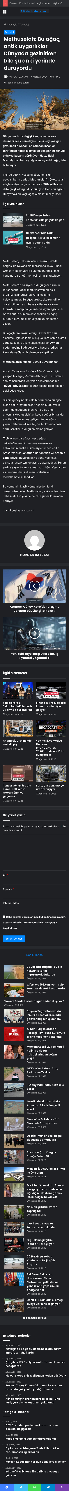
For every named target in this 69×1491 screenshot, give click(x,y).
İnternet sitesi (11, 903)
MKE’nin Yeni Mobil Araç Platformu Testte (42, 1070)
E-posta (8, 889)
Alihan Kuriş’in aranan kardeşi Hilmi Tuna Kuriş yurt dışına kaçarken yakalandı (46, 1033)
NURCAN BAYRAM (18, 76)
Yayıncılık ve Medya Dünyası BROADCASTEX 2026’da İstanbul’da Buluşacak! (49, 748)
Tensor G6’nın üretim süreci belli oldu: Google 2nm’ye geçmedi (17, 791)
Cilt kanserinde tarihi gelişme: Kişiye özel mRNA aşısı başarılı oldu (43, 237)
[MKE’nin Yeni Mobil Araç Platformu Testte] (14, 1074)
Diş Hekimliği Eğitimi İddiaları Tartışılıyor (40, 1242)
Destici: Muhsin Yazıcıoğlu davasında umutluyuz (44, 1138)
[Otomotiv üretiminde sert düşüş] (18, 728)
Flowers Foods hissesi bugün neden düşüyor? (36, 3)
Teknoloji (24, 24)
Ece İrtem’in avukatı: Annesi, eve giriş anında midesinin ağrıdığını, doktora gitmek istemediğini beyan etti (45, 1191)
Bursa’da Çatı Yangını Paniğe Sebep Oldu (41, 1154)
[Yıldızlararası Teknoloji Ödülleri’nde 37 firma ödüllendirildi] (18, 690)
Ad (5, 875)
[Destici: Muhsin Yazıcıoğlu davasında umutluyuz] (14, 1141)
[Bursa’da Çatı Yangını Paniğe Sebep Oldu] (14, 1157)
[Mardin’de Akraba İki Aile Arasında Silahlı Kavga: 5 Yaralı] (14, 1107)
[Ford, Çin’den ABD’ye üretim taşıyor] (51, 773)
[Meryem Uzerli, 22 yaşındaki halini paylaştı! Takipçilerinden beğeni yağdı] (14, 1052)
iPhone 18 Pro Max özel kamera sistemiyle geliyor (51, 706)
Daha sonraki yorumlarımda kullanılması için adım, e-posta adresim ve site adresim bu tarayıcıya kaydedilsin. (34, 922)
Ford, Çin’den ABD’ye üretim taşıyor (50, 787)
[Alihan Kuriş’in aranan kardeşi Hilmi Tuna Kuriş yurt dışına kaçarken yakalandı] (14, 1034)
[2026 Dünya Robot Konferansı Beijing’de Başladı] (13, 220)
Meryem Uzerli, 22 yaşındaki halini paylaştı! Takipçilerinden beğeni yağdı (45, 1052)
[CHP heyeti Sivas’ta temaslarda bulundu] (14, 1229)
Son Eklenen (34, 955)
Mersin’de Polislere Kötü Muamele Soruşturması (43, 1121)
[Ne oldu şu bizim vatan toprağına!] (14, 1212)
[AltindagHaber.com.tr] (34, 11)
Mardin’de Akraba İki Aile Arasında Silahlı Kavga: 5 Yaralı (43, 1105)
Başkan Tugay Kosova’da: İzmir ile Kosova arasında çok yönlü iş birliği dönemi (44, 1015)
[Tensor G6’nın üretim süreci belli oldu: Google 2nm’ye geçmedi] (18, 773)
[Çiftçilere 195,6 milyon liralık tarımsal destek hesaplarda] (14, 990)
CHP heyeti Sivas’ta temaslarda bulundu (41, 1225)
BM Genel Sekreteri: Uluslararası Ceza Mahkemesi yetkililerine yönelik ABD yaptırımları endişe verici (43, 1282)
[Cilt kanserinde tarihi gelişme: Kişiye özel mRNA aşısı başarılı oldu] (13, 237)
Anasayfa (11, 24)
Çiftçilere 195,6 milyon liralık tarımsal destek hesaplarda (46, 986)
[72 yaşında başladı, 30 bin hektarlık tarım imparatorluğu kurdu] (14, 972)
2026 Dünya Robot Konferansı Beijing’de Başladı (41, 1260)
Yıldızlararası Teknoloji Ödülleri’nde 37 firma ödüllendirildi (18, 706)
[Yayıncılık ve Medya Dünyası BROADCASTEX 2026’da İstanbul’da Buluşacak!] (51, 728)
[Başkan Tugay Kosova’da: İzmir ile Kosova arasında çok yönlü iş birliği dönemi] (14, 1016)
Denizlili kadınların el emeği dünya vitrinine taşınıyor (45, 1302)
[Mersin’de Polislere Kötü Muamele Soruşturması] (14, 1124)
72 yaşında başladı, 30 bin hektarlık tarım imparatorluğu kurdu (44, 970)
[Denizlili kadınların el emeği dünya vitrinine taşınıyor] (14, 1305)
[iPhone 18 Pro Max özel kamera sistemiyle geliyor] (51, 690)
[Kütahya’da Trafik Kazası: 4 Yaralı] (14, 1090)
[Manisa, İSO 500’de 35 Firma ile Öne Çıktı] (14, 1174)
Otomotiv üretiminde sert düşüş (17, 742)
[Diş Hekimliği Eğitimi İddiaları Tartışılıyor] (14, 1245)
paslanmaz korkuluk (35, 1317)
